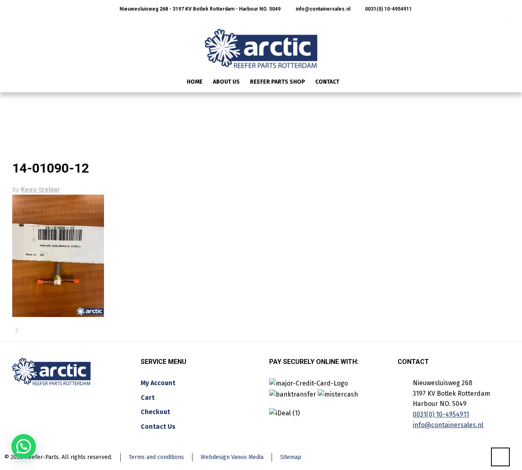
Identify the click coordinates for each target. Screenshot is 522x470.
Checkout (155, 412)
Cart (148, 397)
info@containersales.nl (322, 9)
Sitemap (290, 457)
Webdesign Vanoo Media (232, 457)
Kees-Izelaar (40, 189)
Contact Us (158, 426)
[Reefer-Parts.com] (261, 43)
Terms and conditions (156, 457)
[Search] (504, 82)
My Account (158, 383)
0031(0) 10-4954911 (388, 9)
